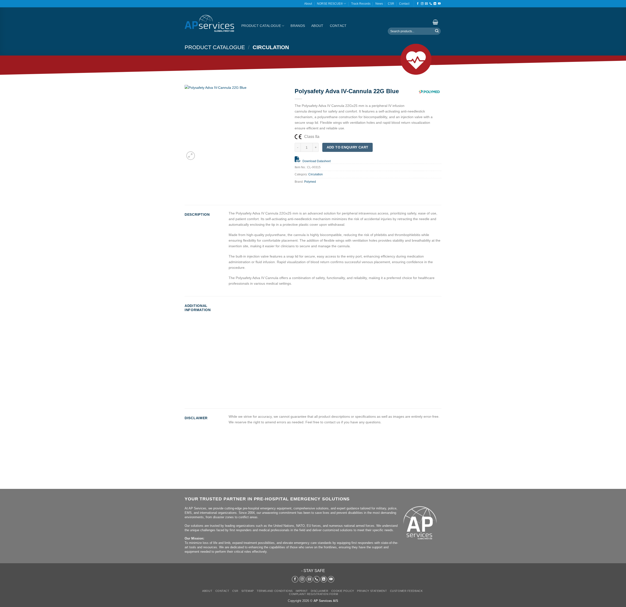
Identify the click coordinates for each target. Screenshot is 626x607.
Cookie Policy (342, 590)
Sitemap (247, 590)
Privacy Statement (372, 590)
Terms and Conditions (275, 590)
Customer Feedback (406, 590)
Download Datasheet (316, 161)
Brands (298, 26)
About (308, 3)
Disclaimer (319, 590)
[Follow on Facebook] (417, 3)
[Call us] (430, 3)
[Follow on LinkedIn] (435, 3)
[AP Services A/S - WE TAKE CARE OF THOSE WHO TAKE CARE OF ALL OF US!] (209, 23)
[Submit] (436, 31)
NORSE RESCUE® (330, 3)
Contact (404, 3)
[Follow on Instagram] (422, 3)
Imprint (302, 590)
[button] (434, 22)
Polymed (310, 181)
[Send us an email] (426, 3)
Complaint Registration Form (313, 594)
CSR (391, 3)
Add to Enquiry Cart (348, 147)
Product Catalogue (261, 26)
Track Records (360, 3)
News (379, 3)
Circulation (271, 47)
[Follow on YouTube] (439, 3)
